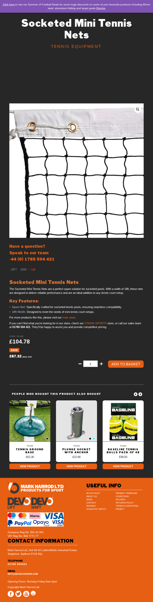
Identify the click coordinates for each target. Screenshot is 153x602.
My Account (93, 493)
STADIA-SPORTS (95, 323)
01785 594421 (17, 564)
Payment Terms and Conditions (126, 494)
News (89, 499)
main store (68, 317)
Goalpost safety (96, 509)
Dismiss (100, 8)
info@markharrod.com (23, 574)
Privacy (120, 509)
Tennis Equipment (76, 46)
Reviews (91, 506)
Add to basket (125, 364)
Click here (9, 4)
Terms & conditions (127, 506)
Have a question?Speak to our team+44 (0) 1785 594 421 (32, 253)
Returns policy (125, 503)
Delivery (121, 499)
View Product (30, 466)
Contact (91, 503)
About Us (91, 496)
